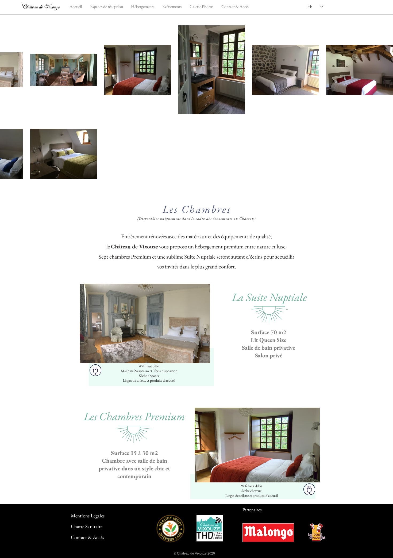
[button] (172, 6)
